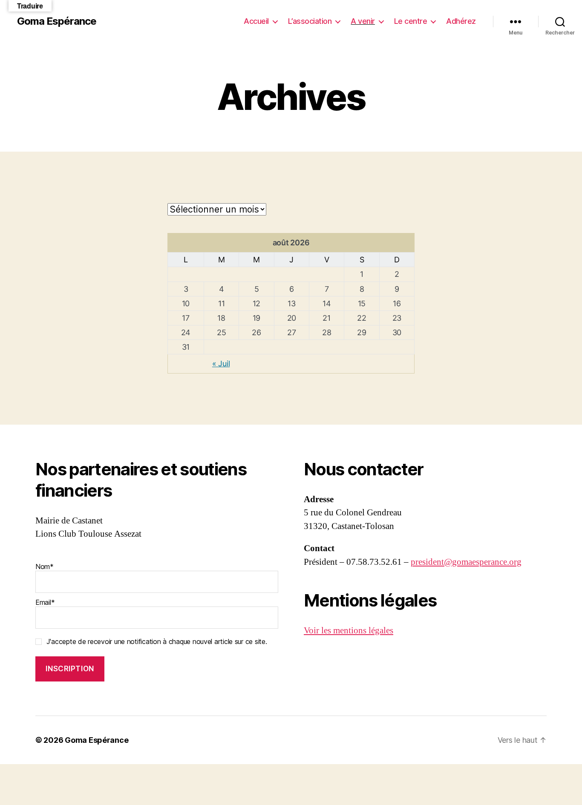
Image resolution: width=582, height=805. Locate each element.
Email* (45, 602)
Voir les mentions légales (348, 630)
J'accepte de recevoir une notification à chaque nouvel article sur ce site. (156, 641)
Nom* (44, 566)
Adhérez (461, 21)
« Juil (221, 363)
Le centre (410, 21)
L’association (310, 21)
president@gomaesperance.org (466, 562)
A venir (363, 21)
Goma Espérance (56, 21)
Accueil (256, 21)
